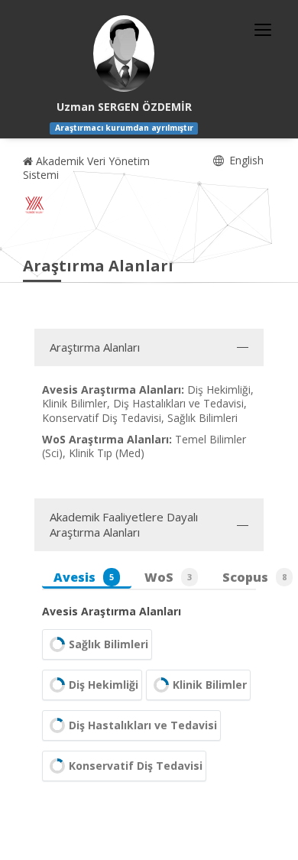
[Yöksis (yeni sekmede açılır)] (34, 204)
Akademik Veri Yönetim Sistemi (86, 168)
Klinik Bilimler (210, 684)
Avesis (83, 577)
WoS (168, 577)
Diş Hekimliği (103, 684)
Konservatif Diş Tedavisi (135, 765)
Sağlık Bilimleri (108, 644)
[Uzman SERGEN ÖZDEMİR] (124, 53)
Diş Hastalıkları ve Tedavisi (143, 725)
